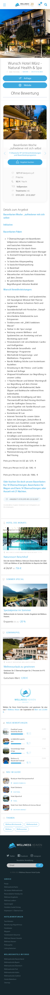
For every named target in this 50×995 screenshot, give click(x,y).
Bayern (25, 72)
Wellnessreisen (22, 829)
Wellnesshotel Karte (11, 887)
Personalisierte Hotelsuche (13, 894)
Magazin (7, 931)
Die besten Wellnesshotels (13, 890)
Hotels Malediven (10, 979)
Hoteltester (8, 928)
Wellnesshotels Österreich (13, 966)
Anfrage (27, 78)
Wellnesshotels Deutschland (14, 959)
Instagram (37, 856)
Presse (6, 884)
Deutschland (37, 72)
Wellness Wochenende (13, 824)
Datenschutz (18, 911)
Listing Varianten (10, 948)
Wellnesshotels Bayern (12, 962)
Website (27, 85)
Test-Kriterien (8, 921)
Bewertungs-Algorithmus (13, 925)
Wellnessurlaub (31, 824)
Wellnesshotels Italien (11, 972)
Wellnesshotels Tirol (11, 969)
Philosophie (8, 945)
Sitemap (7, 983)
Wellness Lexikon (10, 900)
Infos (10, 53)
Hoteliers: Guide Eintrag (12, 907)
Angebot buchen (27, 162)
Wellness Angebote (11, 897)
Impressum (8, 911)
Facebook (24, 856)
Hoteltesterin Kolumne (12, 935)
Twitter (12, 856)
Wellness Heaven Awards (13, 938)
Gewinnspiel (8, 904)
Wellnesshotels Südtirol (12, 976)
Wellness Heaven (10, 941)
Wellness (8, 829)
